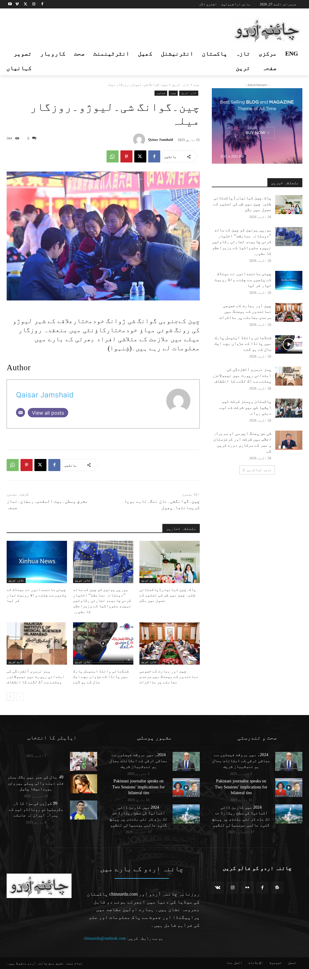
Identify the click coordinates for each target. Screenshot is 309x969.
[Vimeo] (17, 4)
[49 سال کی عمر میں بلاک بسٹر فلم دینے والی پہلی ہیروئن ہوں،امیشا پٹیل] (83, 783)
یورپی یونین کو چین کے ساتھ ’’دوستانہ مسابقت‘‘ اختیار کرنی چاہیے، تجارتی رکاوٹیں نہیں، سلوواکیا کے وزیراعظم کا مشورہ (102, 600)
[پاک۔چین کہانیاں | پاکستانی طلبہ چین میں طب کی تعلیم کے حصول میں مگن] (169, 562)
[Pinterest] (126, 156)
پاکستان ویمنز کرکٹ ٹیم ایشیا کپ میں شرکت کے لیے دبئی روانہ (245, 407)
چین (173, 93)
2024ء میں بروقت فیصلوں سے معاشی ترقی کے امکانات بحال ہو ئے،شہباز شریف (138, 760)
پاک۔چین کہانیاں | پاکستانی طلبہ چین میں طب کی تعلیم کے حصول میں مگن (167, 595)
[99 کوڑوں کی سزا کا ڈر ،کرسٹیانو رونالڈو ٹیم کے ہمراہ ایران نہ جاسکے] (83, 810)
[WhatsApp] (113, 156)
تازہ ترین (181, 84)
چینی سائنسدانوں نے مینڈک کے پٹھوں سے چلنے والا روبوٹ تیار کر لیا (37, 595)
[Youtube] (10, 4)
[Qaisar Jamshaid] (140, 139)
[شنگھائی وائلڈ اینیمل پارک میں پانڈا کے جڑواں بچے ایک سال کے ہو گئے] (103, 643)
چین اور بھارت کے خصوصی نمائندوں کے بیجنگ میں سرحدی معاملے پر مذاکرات (169, 676)
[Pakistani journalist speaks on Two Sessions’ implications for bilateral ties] (186, 787)
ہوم (196, 84)
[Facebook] (42, 4)
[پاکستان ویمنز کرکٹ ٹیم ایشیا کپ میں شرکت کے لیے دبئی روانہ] (288, 408)
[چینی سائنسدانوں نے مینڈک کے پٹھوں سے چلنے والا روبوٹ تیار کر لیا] (37, 562)
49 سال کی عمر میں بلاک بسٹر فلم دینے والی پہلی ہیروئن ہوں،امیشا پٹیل (36, 783)
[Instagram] (33, 4)
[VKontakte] (218, 888)
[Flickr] (247, 888)
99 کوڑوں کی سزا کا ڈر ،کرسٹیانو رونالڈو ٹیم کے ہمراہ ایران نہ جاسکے (36, 809)
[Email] (20, 412)
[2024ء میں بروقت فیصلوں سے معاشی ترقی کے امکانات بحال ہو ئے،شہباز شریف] (186, 761)
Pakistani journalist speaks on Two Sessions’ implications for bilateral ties (138, 787)
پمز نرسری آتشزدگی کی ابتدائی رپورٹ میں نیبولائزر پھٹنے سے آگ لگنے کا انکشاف (36, 676)
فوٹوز (160, 93)
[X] (25, 4)
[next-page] (10, 697)
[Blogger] (277, 888)
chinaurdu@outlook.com (105, 938)
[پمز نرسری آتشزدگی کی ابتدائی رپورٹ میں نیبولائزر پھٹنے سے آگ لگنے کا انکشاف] (37, 643)
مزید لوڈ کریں (259, 470)
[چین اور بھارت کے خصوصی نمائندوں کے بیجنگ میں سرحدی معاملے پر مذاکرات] (169, 643)
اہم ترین (148, 580)
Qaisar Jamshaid (160, 139)
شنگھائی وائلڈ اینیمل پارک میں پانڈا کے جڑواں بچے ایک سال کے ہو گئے (101, 676)
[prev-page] (20, 697)
